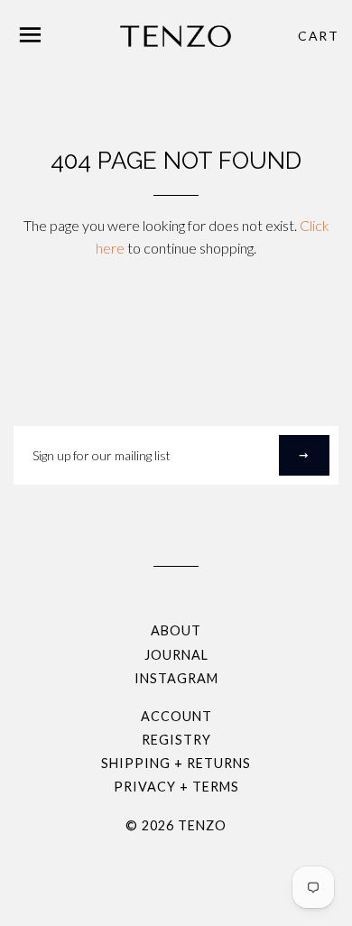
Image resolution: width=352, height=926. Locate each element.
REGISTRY (176, 739)
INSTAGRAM (176, 678)
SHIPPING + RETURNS (176, 763)
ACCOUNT (176, 716)
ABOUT (176, 630)
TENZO (202, 825)
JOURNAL (176, 654)
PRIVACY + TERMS (176, 786)
